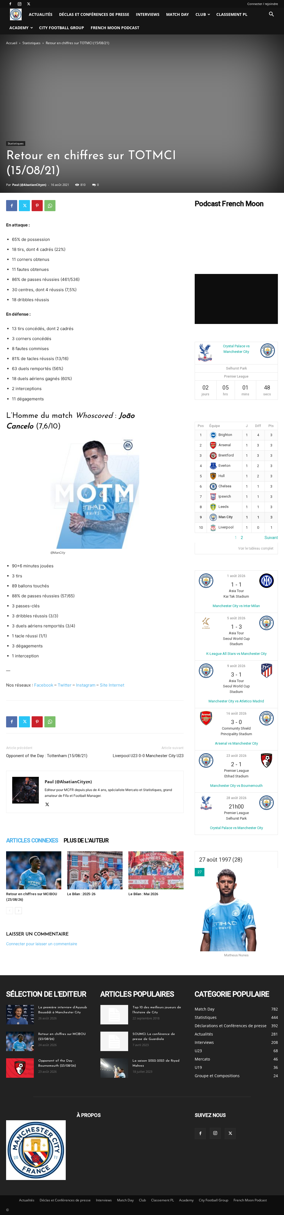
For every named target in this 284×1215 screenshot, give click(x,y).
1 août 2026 (236, 576)
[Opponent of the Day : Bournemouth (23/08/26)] (20, 1068)
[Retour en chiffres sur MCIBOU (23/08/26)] (33, 870)
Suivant (271, 537)
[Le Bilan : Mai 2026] (156, 870)
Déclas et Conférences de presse (94, 14)
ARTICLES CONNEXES (32, 840)
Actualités (40, 14)
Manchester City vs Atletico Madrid (236, 701)
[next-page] (18, 910)
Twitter (65, 685)
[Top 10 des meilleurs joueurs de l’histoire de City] (114, 1014)
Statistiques (31, 43)
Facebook (43, 685)
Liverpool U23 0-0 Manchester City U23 (148, 755)
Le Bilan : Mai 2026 (143, 894)
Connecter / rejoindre (262, 4)
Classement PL (231, 14)
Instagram (85, 685)
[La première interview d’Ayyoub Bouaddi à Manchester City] (20, 1014)
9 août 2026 (236, 666)
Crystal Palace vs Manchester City (236, 828)
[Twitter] (28, 4)
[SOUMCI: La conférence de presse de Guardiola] (114, 1041)
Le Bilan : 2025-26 (81, 894)
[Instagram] (19, 4)
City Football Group (61, 27)
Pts (271, 426)
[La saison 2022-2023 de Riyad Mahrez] (114, 1068)
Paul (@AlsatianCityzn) (29, 185)
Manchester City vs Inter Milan (236, 606)
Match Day (177, 14)
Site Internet (112, 685)
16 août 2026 (236, 713)
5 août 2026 (236, 618)
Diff (258, 426)
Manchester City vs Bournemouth (236, 786)
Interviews (147, 14)
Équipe (214, 426)
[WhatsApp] (49, 205)
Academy (19, 27)
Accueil (11, 43)
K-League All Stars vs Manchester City (236, 654)
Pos (201, 426)
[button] (271, 15)
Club (201, 14)
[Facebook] (10, 4)
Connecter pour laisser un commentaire (41, 943)
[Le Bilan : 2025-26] (94, 870)
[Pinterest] (37, 205)
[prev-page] (9, 910)
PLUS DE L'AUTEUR (86, 840)
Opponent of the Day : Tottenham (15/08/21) (46, 755)
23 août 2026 (236, 756)
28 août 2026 (236, 798)
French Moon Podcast (115, 27)
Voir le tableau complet (255, 548)
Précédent (204, 537)
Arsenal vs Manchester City (236, 743)
